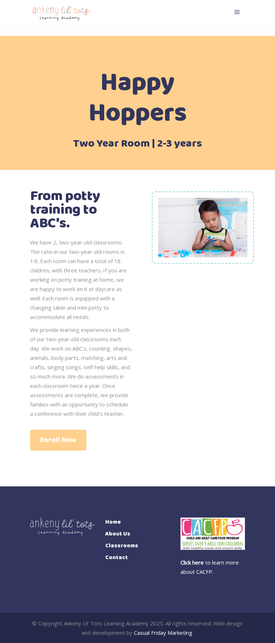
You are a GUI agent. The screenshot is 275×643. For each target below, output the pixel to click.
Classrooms (121, 545)
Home (113, 522)
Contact (116, 557)
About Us (117, 533)
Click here (192, 562)
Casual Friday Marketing (163, 632)
